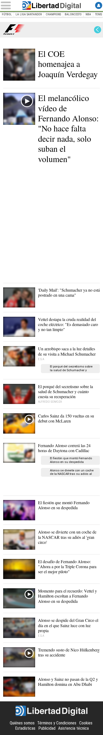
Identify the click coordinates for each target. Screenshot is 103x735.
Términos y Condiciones (56, 722)
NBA (88, 14)
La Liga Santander (29, 14)
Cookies (85, 722)
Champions (53, 14)
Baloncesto (73, 14)
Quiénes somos (22, 722)
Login (98, 5)
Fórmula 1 (14, 29)
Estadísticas (25, 728)
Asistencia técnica (73, 728)
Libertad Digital (51, 5)
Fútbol (7, 14)
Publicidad (46, 728)
